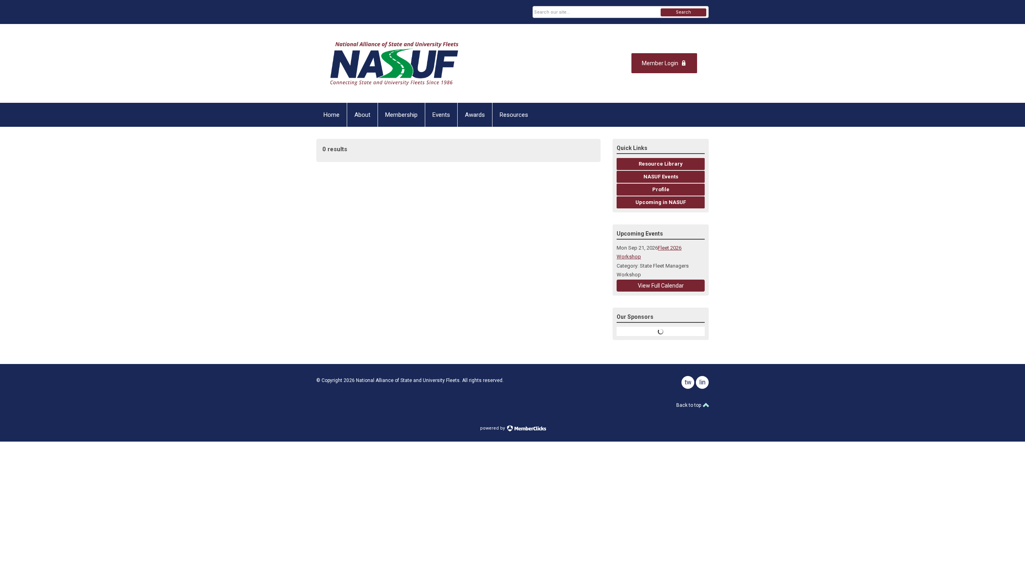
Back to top (689, 405)
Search (683, 12)
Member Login (660, 63)
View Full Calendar (661, 285)
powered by (493, 428)
